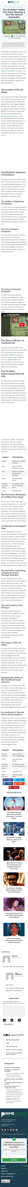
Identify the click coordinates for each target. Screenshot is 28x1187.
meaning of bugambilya (12, 1040)
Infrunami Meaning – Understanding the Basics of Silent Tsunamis (14, 940)
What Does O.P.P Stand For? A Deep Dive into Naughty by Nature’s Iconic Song (14, 866)
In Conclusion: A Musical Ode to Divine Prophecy (14, 1101)
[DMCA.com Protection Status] (5, 1182)
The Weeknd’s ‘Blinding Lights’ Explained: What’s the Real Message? (14, 890)
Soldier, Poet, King (8, 71)
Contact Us (4, 1171)
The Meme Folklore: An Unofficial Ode (13, 1079)
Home (6, 7)
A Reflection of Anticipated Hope (14, 1089)
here (4, 47)
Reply (20, 957)
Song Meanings (19, 7)
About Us (3, 1168)
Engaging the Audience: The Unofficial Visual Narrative (13, 1098)
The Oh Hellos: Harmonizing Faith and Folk (13, 1083)
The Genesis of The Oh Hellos (12, 1067)
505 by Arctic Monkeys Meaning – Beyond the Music (14, 839)
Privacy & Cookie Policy (8, 1173)
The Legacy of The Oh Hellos (13, 1096)
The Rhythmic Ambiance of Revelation (12, 1070)
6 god (7, 1043)
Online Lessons (12, 7)
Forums (3, 1166)
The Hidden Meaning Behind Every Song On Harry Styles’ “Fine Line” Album (14, 815)
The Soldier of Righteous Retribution (15, 1073)
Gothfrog (12, 355)
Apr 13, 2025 (14, 957)
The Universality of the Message (14, 1094)
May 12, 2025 (18, 976)
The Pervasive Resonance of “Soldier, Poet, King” (12, 1086)
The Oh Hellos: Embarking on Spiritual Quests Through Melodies (14, 1092)
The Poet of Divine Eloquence (13, 1075)
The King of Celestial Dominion (13, 1076)
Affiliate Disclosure (7, 1176)
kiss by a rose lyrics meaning (14, 1049)
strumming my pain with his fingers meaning (14, 1053)
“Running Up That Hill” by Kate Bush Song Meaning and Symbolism (14, 915)
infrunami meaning (11, 1046)
